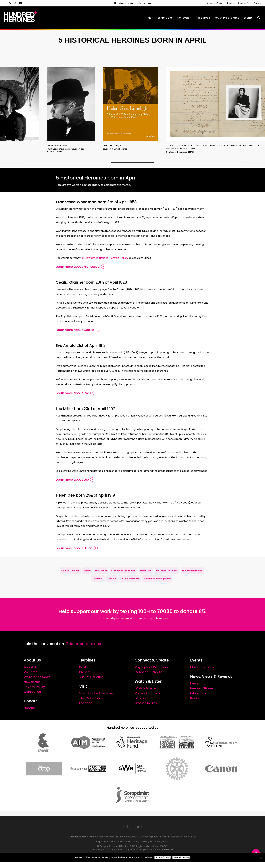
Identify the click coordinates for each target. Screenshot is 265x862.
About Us (31, 667)
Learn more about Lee (72, 479)
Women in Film (146, 703)
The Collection (90, 698)
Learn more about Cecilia (75, 330)
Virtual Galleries (91, 677)
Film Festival (144, 698)
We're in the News (37, 677)
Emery (87, 570)
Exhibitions (198, 693)
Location (85, 703)
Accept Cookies (163, 857)
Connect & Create (148, 672)
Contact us (32, 692)
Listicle (112, 578)
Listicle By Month (130, 578)
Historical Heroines (167, 570)
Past (82, 667)
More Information (181, 857)
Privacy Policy (34, 687)
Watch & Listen (146, 688)
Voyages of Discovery (151, 667)
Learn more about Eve (72, 393)
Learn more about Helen (74, 548)
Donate (29, 708)
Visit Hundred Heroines (96, 693)
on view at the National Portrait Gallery (105, 258)
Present (85, 672)
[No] (261, 857)
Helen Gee (146, 570)
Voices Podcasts (147, 693)
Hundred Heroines (192, 570)
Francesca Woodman (123, 570)
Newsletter (32, 682)
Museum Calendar (204, 667)
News (194, 683)
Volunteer (31, 672)
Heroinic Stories (202, 688)
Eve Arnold (101, 570)
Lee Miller (98, 578)
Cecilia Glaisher (70, 570)
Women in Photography (157, 578)
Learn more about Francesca (78, 266)
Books (194, 698)
